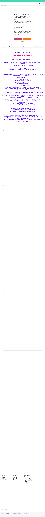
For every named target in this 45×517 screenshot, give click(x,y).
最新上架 (5, 5)
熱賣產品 (3, 478)
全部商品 (2, 5)
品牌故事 (3, 477)
